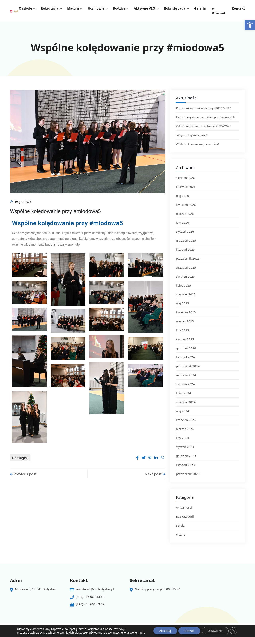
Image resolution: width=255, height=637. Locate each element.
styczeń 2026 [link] (185, 231)
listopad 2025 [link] (185, 249)
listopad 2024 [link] (185, 357)
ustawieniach (135, 632)
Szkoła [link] (180, 525)
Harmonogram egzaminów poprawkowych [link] (205, 117)
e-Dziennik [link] (219, 10)
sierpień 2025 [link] (185, 276)
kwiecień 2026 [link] (186, 205)
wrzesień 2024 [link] (186, 375)
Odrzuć (189, 631)
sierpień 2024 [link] (185, 384)
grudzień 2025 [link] (186, 240)
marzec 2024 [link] (185, 429)
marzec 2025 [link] (185, 321)
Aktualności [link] (184, 507)
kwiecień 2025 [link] (186, 312)
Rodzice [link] (119, 8)
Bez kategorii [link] (185, 516)
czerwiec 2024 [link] (186, 402)
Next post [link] (154, 474)
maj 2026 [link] (182, 196)
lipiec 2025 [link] (183, 285)
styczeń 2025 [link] (185, 339)
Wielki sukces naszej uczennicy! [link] (198, 144)
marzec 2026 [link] (185, 214)
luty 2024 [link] (182, 438)
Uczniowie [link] (96, 8)
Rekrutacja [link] (49, 8)
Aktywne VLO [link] (144, 8)
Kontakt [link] (238, 8)
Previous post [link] (25, 474)
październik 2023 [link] (188, 474)
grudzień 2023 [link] (186, 456)
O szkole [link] (25, 8)
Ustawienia (215, 631)
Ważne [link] (180, 534)
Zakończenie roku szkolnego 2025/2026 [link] (203, 126)
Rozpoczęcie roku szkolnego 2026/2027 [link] (203, 108)
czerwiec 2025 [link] (186, 294)
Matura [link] (73, 8)
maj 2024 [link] (182, 411)
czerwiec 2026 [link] (186, 187)
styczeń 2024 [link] (185, 447)
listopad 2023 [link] (185, 465)
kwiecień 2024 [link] (186, 420)
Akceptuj (165, 631)
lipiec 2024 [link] (183, 393)
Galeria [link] (200, 8)
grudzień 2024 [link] (186, 348)
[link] (250, 25)
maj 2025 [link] (182, 303)
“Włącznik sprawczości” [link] (191, 135)
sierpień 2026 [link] (185, 178)
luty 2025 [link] (182, 330)
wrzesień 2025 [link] (186, 267)
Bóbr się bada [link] (174, 8)
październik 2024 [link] (188, 366)
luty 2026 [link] (182, 222)
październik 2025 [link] (188, 258)
